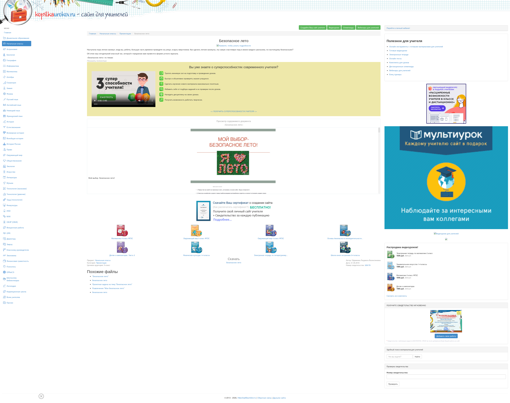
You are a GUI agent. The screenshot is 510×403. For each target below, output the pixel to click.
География (11, 60)
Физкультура (12, 205)
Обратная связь (264, 397)
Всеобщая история (15, 138)
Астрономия (12, 49)
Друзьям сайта (279, 397)
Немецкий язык (13, 110)
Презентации (125, 33)
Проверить (393, 384)
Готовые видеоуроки (398, 50)
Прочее (10, 302)
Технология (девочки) (16, 194)
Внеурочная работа (15, 227)
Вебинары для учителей (368, 27)
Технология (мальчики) (17, 188)
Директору (11, 238)
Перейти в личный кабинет (398, 28)
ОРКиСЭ (10, 272)
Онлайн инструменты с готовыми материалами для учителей (416, 46)
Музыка (10, 183)
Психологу (11, 266)
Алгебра (10, 77)
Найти (417, 356)
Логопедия (11, 286)
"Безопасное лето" (100, 276)
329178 (367, 265)
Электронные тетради (398, 54)
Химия (9, 88)
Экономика (11, 255)
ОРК (8, 233)
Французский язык (14, 116)
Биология (11, 54)
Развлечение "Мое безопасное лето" (108, 288)
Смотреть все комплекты (397, 296)
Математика (12, 71)
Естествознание (13, 127)
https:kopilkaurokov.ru (247, 397)
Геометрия (11, 82)
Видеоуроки (334, 27)
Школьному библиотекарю (13, 279)
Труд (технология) (14, 199)
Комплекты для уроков (399, 62)
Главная (7, 32)
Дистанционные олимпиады (401, 66)
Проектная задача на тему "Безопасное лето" (112, 284)
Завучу (9, 244)
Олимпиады (348, 27)
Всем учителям (13, 297)
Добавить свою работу (446, 336)
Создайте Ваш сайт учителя (313, 27)
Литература (12, 177)
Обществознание (14, 160)
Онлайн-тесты (395, 58)
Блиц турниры (395, 74)
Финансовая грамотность (18, 261)
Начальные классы (15, 43)
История (10, 121)
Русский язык (12, 99)
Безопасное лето (99, 280)
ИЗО (8, 210)
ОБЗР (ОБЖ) (12, 222)
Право (9, 149)
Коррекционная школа (16, 291)
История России (14, 144)
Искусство (11, 171)
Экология (11, 166)
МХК (8, 216)
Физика (10, 93)
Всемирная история (15, 132)
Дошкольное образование (18, 38)
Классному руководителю (18, 249)
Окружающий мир (14, 155)
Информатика (13, 66)
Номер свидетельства (397, 372)
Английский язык (14, 105)
